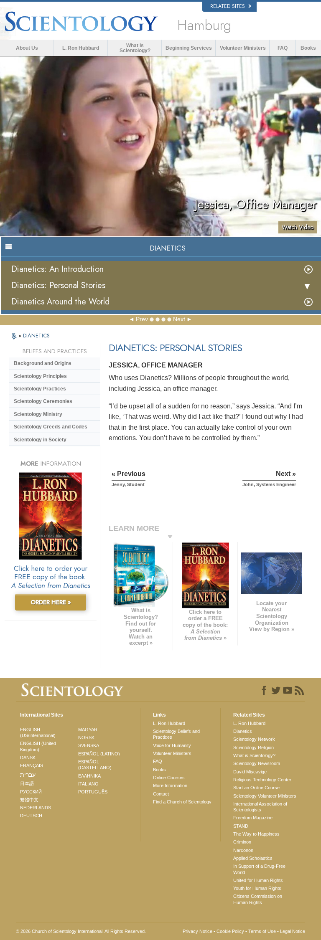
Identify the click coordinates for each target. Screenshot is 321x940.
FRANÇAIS (31, 765)
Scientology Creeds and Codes (50, 427)
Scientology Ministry (38, 414)
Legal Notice (292, 931)
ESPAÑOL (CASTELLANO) (95, 764)
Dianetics (242, 731)
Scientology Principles (40, 376)
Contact (161, 793)
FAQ (283, 48)
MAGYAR (87, 729)
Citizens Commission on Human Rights (257, 899)
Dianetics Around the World (60, 302)
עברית (28, 774)
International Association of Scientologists (260, 806)
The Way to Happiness (256, 833)
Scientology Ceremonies (43, 401)
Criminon (242, 841)
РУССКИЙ (31, 791)
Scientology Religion (253, 747)
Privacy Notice (197, 931)
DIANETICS (36, 336)
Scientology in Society (40, 440)
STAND (240, 826)
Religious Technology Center (262, 779)
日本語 (27, 783)
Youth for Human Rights (257, 888)
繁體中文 (29, 799)
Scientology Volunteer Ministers (264, 795)
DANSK (28, 757)
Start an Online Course (256, 787)
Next (179, 319)
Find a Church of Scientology (182, 801)
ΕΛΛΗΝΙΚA (89, 775)
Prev (142, 319)
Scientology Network (254, 739)
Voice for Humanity (172, 745)
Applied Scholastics (253, 858)
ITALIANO (88, 783)
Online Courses (169, 777)
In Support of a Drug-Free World (259, 869)
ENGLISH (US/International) (38, 732)
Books (308, 48)
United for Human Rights (258, 880)
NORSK (86, 737)
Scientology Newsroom (256, 763)
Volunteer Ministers (243, 48)
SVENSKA (88, 745)
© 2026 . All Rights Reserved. (81, 931)
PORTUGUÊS (92, 791)
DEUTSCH (31, 815)
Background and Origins (42, 363)
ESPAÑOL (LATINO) (99, 753)
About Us (27, 48)
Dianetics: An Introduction (57, 269)
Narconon (243, 850)
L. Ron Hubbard (80, 48)
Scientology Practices (40, 389)
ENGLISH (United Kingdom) (38, 746)
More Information (170, 785)
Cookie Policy (230, 931)
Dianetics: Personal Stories (58, 285)
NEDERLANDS (35, 807)
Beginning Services (189, 48)
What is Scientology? (135, 48)
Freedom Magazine (253, 817)
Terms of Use (262, 931)
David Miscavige (250, 771)
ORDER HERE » (51, 602)
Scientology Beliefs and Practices (176, 734)
